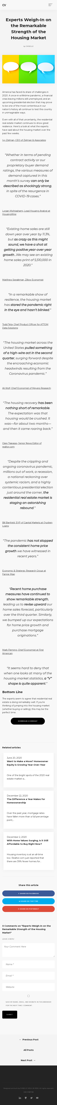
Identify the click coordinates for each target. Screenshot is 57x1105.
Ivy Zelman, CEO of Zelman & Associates (24, 140)
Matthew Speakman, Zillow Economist (22, 279)
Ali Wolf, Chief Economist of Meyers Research (26, 388)
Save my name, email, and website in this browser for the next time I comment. (28, 1003)
